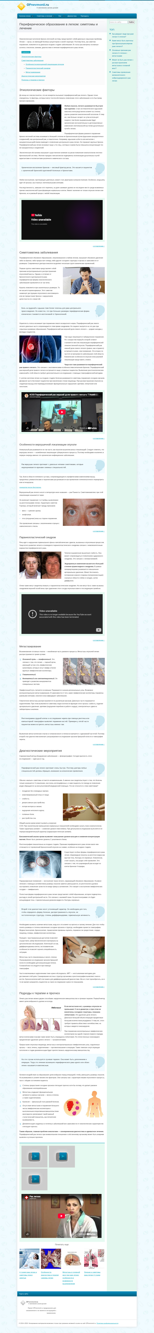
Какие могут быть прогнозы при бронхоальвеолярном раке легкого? (122, 43)
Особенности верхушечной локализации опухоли (45, 64)
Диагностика (72, 16)
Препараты (85, 16)
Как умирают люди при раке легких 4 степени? (123, 35)
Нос (59, 16)
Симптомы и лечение (44, 16)
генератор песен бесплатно (30, 487)
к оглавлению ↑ (99, 246)
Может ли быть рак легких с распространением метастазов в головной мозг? (122, 64)
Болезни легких (25, 16)
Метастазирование (33, 72)
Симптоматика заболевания (32, 60)
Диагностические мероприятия (33, 76)
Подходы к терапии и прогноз (32, 80)
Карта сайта (23, 1294)
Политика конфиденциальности (107, 1323)
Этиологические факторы (31, 57)
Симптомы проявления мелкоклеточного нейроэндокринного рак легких (121, 76)
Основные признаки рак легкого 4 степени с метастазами (121, 53)
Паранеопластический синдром (38, 68)
